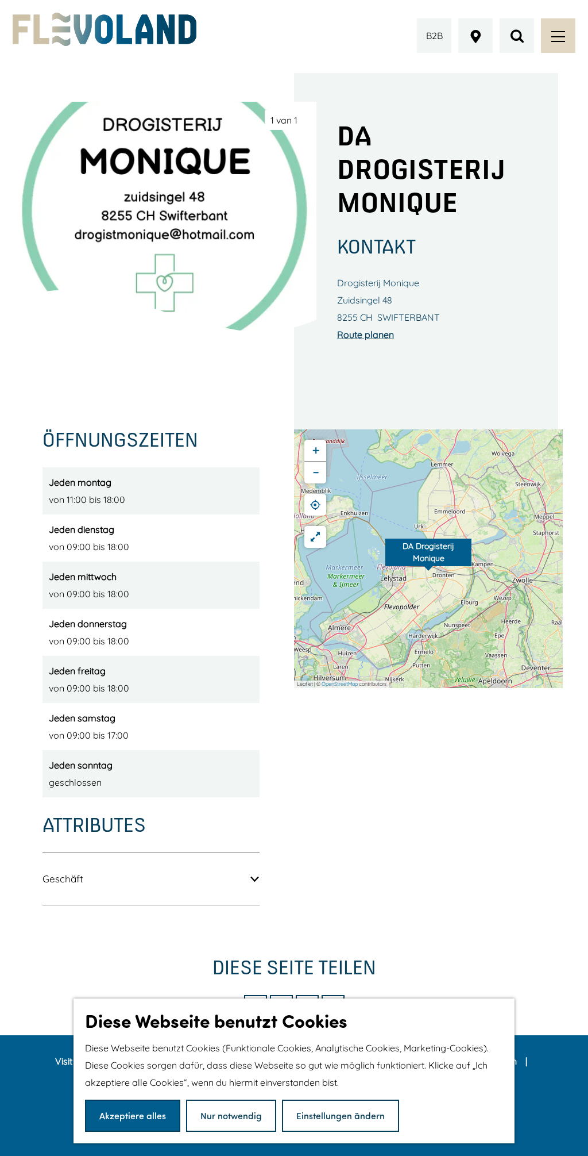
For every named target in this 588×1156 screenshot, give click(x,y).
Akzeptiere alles (132, 1115)
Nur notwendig (231, 1115)
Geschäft (62, 879)
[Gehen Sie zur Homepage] (104, 29)
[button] (428, 559)
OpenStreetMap (340, 684)
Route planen (365, 334)
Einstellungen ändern (340, 1115)
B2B (434, 35)
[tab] (284, 120)
